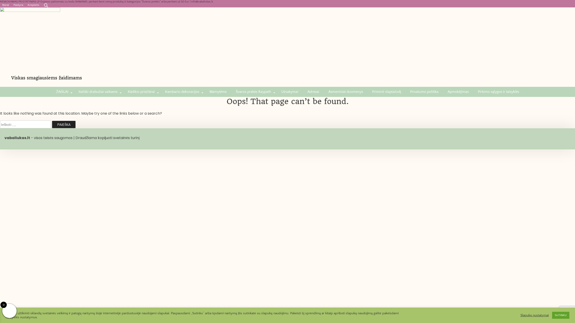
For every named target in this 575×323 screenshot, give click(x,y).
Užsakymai (289, 92)
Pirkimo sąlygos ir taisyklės (498, 92)
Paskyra (18, 5)
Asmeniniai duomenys (345, 92)
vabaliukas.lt (17, 138)
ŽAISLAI (62, 92)
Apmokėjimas (458, 92)
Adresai (313, 92)
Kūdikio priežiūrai (141, 92)
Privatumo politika (424, 92)
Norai (5, 5)
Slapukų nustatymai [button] (534, 315)
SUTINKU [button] (561, 315)
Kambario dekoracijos (182, 92)
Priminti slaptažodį (386, 92)
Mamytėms (218, 92)
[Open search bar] (46, 5)
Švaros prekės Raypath (253, 92)
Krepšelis (33, 5)
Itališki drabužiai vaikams (98, 92)
